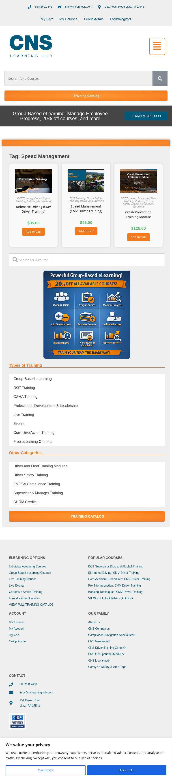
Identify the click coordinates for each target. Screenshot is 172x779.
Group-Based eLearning (32, 379)
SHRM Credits (25, 502)
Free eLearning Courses (32, 442)
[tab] (86, 143)
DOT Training (25, 198)
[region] (86, 758)
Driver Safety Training (138, 202)
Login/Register (120, 19)
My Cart (47, 19)
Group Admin (93, 19)
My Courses (68, 19)
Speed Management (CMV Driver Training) (86, 208)
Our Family (98, 613)
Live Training (23, 415)
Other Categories (25, 452)
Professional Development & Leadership (45, 406)
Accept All (127, 770)
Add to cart (33, 231)
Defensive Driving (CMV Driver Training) (33, 209)
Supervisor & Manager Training (38, 493)
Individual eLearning (39, 201)
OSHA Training (25, 397)
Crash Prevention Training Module (138, 214)
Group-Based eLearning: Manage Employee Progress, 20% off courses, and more (60, 116)
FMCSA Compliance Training (36, 484)
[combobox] (78, 78)
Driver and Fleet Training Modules (140, 199)
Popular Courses (105, 558)
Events (18, 424)
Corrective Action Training (33, 433)
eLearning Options (27, 558)
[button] (157, 46)
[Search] (160, 78)
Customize (46, 770)
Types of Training (25, 365)
